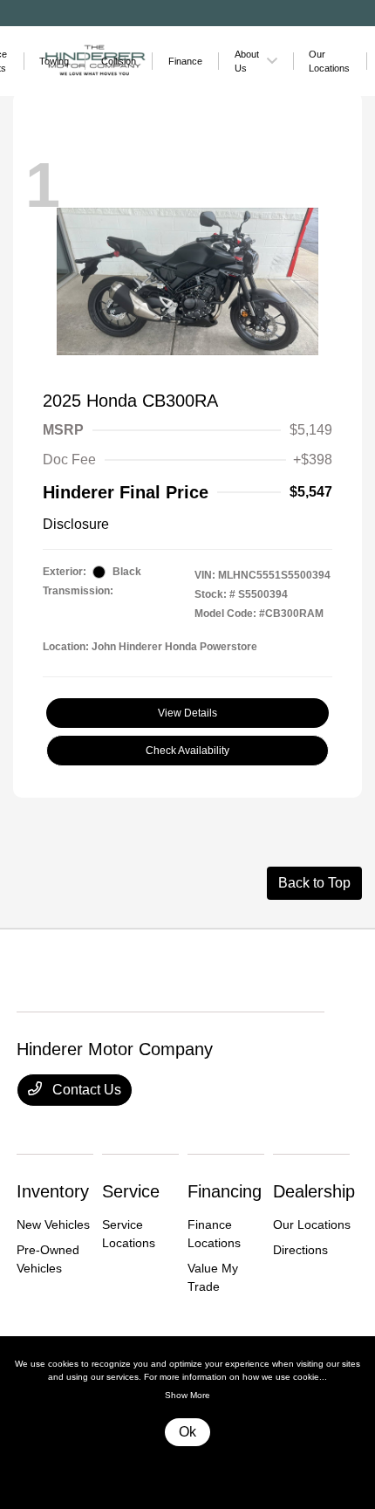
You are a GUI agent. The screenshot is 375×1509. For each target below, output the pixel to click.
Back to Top (314, 882)
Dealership (314, 1191)
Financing (225, 1191)
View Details (187, 713)
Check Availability (187, 750)
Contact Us (85, 1089)
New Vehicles (53, 1224)
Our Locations (312, 1224)
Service (131, 1191)
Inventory (53, 1191)
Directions (300, 1250)
